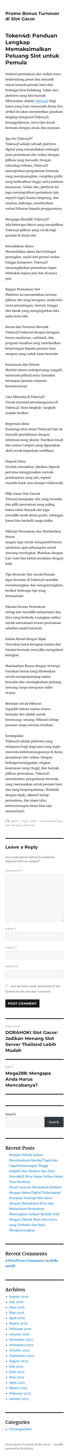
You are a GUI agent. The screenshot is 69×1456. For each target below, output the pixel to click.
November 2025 (21, 1345)
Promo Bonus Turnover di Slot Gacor (32, 16)
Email (11, 947)
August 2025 (18, 1361)
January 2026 (19, 1334)
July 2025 (16, 1366)
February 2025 (20, 1393)
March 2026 (18, 1323)
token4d (41, 101)
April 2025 (17, 1383)
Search (10, 1114)
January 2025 (19, 1399)
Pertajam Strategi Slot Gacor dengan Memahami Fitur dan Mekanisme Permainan (31, 1203)
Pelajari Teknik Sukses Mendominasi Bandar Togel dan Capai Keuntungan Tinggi (33, 1160)
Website (11, 966)
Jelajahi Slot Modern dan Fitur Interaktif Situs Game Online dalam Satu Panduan (36, 1176)
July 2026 (16, 1302)
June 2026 (17, 1307)
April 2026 (17, 1318)
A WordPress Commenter (24, 1260)
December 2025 (21, 1339)
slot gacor (17, 825)
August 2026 (19, 1296)
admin (15, 821)
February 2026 (20, 1329)
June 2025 (17, 1372)
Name (10, 928)
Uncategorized (20, 1429)
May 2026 (16, 1313)
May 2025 (16, 1377)
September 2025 (21, 1356)
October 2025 (19, 1350)
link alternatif (48, 821)
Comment (14, 870)
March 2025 (18, 1388)
